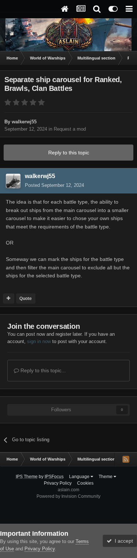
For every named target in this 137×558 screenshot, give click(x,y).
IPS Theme (27, 476)
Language (80, 476)
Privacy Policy (58, 483)
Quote (25, 298)
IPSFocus (54, 476)
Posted (54, 185)
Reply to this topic (68, 152)
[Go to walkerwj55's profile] (13, 181)
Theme (106, 476)
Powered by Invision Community (68, 496)
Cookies (85, 483)
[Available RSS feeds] (125, 459)
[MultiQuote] (8, 298)
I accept (122, 541)
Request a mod (70, 129)
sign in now (39, 341)
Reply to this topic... (42, 370)
